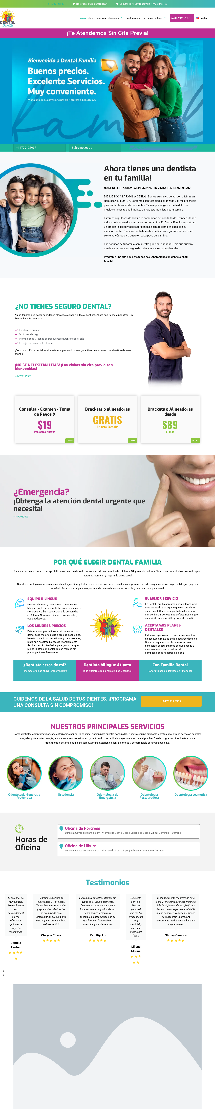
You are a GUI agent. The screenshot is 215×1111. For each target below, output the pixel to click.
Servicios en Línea (153, 18)
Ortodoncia (66, 795)
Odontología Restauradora (149, 796)
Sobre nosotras (97, 18)
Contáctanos (132, 18)
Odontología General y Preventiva (24, 796)
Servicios (114, 18)
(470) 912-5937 (180, 18)
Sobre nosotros (82, 147)
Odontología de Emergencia (107, 796)
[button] (102, 971)
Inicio (83, 18)
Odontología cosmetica (191, 795)
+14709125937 (56, 3)
